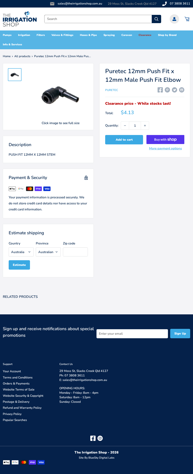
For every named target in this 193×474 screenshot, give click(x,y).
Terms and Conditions (18, 377)
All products (22, 56)
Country (14, 243)
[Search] (156, 19)
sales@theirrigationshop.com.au (80, 4)
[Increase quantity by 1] (145, 126)
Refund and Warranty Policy (22, 408)
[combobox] (98, 19)
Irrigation (24, 35)
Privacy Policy (12, 414)
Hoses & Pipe (88, 35)
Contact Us (66, 364)
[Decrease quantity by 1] (125, 126)
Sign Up (180, 333)
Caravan (126, 35)
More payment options (165, 148)
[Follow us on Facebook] (93, 438)
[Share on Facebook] (160, 90)
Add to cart (124, 140)
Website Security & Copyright (23, 396)
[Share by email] (181, 90)
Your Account (12, 371)
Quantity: (112, 125)
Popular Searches (15, 420)
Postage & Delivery (16, 402)
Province (42, 243)
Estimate (19, 265)
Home (7, 56)
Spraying (109, 35)
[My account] (174, 19)
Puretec (111, 90)
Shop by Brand (167, 35)
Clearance (145, 35)
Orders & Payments (16, 383)
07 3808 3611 (180, 4)
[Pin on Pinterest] (167, 90)
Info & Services (12, 44)
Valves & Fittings (62, 35)
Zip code (69, 243)
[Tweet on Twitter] (174, 90)
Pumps (7, 35)
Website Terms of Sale (18, 390)
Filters (41, 35)
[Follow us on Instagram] (100, 438)
